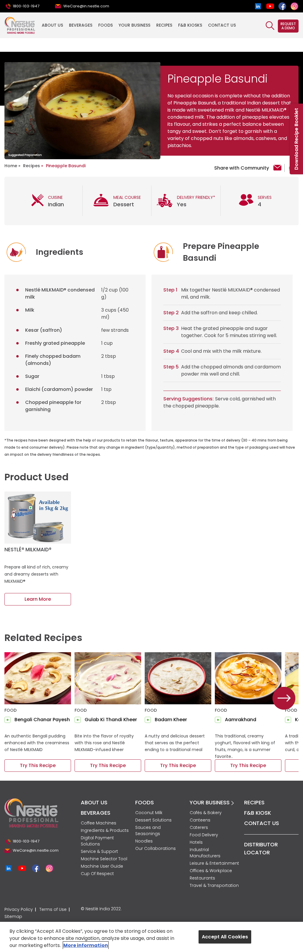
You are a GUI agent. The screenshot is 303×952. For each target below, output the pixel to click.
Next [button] (284, 698)
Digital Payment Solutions (97, 841)
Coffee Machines (98, 823)
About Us (52, 25)
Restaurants (202, 878)
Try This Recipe (38, 765)
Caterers (199, 827)
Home (10, 166)
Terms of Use (53, 909)
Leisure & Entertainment (214, 863)
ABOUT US (94, 802)
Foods (105, 25)
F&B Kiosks (190, 25)
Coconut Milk (148, 813)
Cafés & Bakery (206, 813)
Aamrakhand (240, 719)
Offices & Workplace (211, 871)
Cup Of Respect (97, 874)
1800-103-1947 (26, 6)
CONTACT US (261, 823)
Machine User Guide (102, 866)
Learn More (38, 599)
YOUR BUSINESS (210, 802)
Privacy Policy (18, 909)
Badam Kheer (171, 719)
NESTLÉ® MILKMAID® (27, 549)
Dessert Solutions (153, 820)
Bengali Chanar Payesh (42, 719)
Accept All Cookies (225, 936)
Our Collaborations (155, 848)
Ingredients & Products (105, 830)
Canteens (200, 820)
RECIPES (254, 802)
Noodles (144, 841)
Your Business (134, 25)
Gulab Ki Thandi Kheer (111, 719)
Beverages (80, 25)
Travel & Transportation (214, 885)
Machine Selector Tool (104, 859)
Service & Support (99, 851)
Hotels (196, 842)
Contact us (222, 25)
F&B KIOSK (257, 812)
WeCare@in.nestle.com (86, 6)
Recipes (164, 25)
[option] (82, 110)
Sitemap (13, 916)
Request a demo (288, 25)
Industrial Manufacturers (205, 853)
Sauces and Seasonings (148, 830)
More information (85, 945)
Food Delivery (204, 835)
